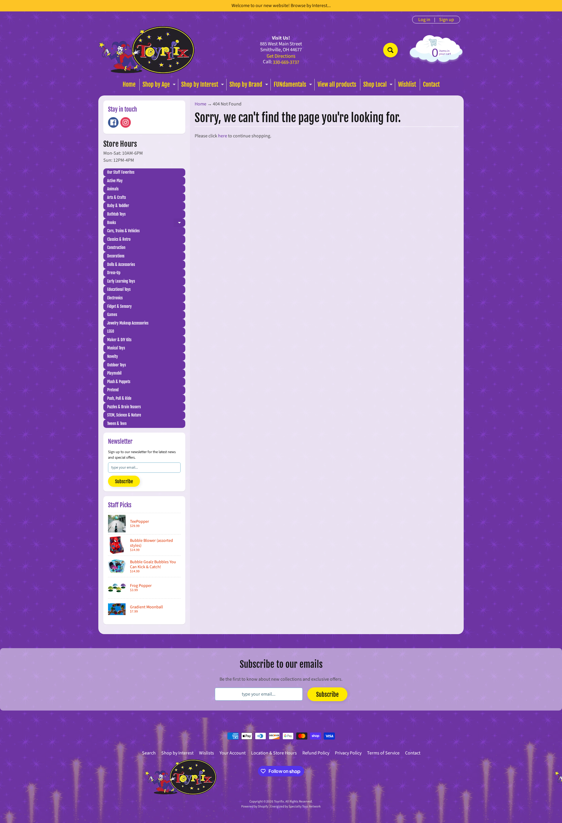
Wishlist (407, 84)
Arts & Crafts (116, 197)
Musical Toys (116, 348)
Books (146, 223)
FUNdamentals (293, 86)
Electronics (115, 298)
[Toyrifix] (146, 50)
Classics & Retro (119, 239)
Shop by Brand (249, 86)
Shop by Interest (203, 86)
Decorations (115, 256)
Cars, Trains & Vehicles (123, 230)
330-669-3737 (286, 62)
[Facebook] (113, 122)
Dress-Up (113, 272)
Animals (113, 189)
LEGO (110, 331)
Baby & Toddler (118, 205)
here (222, 136)
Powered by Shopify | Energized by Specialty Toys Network (281, 806)
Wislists (206, 753)
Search (149, 753)
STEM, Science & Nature (124, 415)
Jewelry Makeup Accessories (127, 323)
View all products (337, 84)
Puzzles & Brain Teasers (124, 406)
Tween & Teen (116, 423)
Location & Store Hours (274, 753)
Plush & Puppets (118, 381)
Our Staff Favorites (120, 172)
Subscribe (124, 481)
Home (129, 84)
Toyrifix (279, 801)
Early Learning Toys (121, 281)
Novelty (112, 356)
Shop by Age (160, 86)
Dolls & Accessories (121, 264)
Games (112, 314)
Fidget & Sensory (119, 306)
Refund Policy (315, 753)
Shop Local (378, 86)
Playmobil (114, 373)
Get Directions (281, 56)
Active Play (115, 180)
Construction (116, 247)
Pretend (113, 389)
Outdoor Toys (116, 365)
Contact (431, 84)
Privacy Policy (348, 753)
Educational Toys (119, 289)
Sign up (446, 19)
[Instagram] (125, 122)
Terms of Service (383, 753)
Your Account (233, 753)
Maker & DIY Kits (119, 339)
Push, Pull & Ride (119, 398)
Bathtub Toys (116, 214)
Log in (424, 19)
